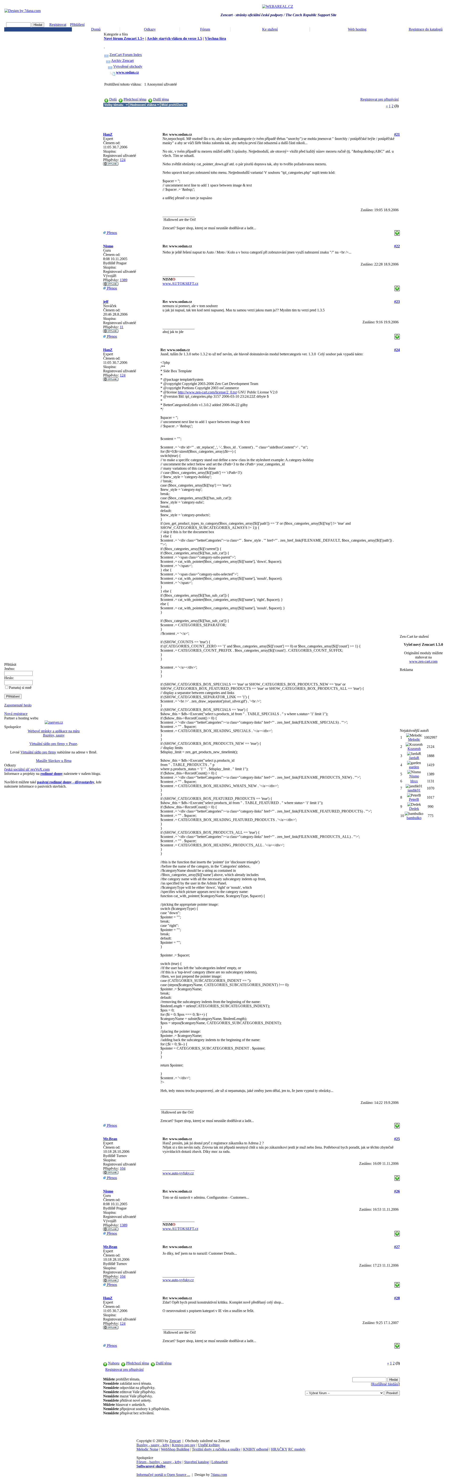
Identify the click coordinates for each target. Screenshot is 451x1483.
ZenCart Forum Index (125, 55)
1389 (123, 280)
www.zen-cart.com (423, 661)
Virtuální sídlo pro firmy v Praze (53, 744)
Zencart (175, 1441)
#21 (397, 134)
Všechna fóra (215, 38)
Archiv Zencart (122, 61)
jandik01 (414, 790)
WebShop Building (175, 1449)
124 (122, 160)
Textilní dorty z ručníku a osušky (216, 1449)
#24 (397, 350)
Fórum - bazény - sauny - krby (159, 1462)
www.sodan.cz (127, 72)
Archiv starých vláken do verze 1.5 (174, 38)
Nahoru (113, 1363)
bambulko (414, 818)
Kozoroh (414, 749)
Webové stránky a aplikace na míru (54, 731)
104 (122, 1168)
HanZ (108, 134)
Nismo (108, 246)
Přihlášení (77, 25)
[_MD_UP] (397, 232)
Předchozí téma (135, 99)
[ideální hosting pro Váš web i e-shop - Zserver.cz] (54, 722)
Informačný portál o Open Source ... (163, 1475)
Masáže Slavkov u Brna (53, 761)
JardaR (414, 758)
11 (121, 327)
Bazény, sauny (54, 735)
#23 (397, 302)
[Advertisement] (188, 117)
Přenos (111, 233)
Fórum (205, 29)
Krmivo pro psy (183, 1445)
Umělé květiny (209, 1445)
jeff (105, 302)
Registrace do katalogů (426, 29)
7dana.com (219, 1475)
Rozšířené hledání (385, 1384)
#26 (397, 1191)
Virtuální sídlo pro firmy (38, 752)
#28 (397, 1298)
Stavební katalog (196, 1462)
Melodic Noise (147, 1449)
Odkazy (150, 29)
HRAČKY (279, 1449)
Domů (96, 29)
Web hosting (357, 29)
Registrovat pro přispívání (379, 99)
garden (414, 767)
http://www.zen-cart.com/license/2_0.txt (207, 392)
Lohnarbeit (219, 1462)
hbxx (414, 781)
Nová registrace (15, 714)
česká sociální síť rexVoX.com (27, 769)
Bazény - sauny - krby (152, 1445)
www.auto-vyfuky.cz (178, 1173)
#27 (397, 1247)
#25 (397, 1139)
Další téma (161, 99)
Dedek (414, 809)
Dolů (113, 99)
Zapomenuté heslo (17, 705)
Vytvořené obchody (127, 66)
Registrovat (57, 25)
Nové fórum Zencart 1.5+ (124, 38)
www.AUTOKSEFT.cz (180, 283)
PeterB (414, 799)
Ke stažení (270, 29)
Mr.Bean (110, 1139)
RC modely (296, 1449)
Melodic (414, 740)
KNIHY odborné (255, 1449)
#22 (397, 246)
